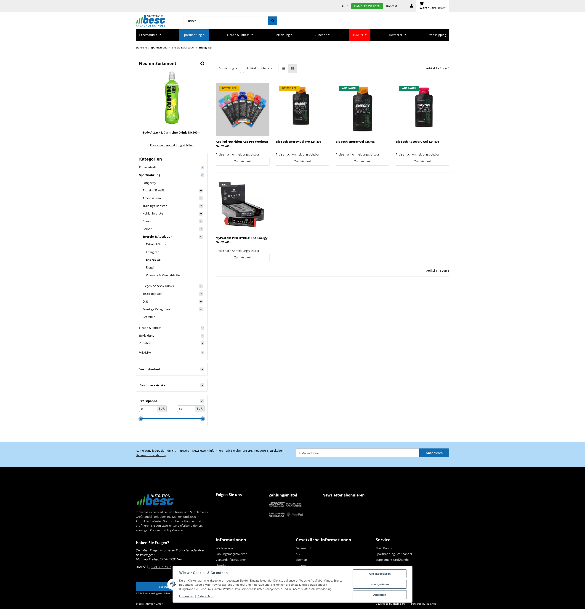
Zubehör (145, 343)
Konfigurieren (380, 584)
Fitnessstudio (148, 167)
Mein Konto (384, 548)
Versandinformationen (231, 560)
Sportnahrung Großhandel (394, 554)
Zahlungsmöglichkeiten (231, 554)
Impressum (186, 596)
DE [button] (342, 6)
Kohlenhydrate (153, 213)
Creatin (147, 221)
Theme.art (399, 603)
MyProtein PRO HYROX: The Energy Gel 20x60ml (241, 240)
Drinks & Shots (156, 244)
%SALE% (145, 352)
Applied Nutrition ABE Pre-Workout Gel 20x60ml (242, 144)
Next (194, 108)
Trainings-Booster (155, 206)
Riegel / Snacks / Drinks (158, 286)
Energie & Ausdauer (157, 236)
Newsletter (223, 565)
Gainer (147, 229)
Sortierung (226, 68)
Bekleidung (146, 335)
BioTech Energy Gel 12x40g (355, 142)
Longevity (149, 183)
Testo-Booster (152, 294)
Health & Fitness (150, 328)
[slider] (141, 419)
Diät (145, 301)
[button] (411, 6)
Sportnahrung (149, 175)
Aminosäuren (152, 198)
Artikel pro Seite (257, 68)
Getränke (149, 317)
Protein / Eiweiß (153, 190)
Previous (149, 108)
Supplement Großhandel (392, 560)
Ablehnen (379, 594)
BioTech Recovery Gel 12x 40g (417, 142)
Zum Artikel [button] (242, 161)
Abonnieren (434, 453)
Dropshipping (437, 35)
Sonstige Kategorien (156, 309)
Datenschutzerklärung (151, 455)
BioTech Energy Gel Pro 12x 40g (298, 142)
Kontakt (391, 6)
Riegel (150, 267)
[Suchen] (272, 20)
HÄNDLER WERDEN (367, 6)
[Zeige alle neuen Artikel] (202, 63)
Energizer (152, 252)
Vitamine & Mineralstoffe (163, 275)
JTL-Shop (431, 603)
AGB (298, 554)
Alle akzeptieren (380, 573)
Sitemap (301, 560)
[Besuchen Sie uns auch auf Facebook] (220, 504)
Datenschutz (205, 596)
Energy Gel (154, 260)
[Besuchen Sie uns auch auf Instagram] (228, 504)
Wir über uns (224, 548)
